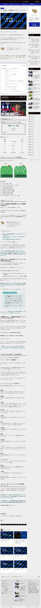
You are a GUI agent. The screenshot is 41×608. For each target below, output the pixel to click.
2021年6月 (34, 139)
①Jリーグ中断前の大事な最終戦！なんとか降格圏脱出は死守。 (14, 80)
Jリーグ (2, 520)
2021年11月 (34, 126)
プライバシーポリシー (5, 606)
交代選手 (6, 77)
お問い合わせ (33, 4)
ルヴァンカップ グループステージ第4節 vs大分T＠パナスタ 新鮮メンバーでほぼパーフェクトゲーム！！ (35, 51)
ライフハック (30, 587)
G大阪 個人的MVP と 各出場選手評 (11, 86)
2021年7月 (34, 136)
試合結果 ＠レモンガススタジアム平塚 (11, 71)
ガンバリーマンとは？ (16, 4)
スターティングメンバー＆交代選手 (11, 74)
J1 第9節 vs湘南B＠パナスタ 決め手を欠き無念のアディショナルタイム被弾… (35, 46)
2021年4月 (34, 144)
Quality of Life (7, 583)
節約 (33, 592)
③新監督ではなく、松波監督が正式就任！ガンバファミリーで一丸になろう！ (15, 84)
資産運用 (37, 592)
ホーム (7, 4)
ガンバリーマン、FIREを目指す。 (20, 1)
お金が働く (8, 588)
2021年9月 (35, 131)
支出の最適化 (30, 591)
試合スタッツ (7, 72)
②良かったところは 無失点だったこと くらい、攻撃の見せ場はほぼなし (14, 82)
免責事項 (11, 606)
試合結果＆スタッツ (8, 70)
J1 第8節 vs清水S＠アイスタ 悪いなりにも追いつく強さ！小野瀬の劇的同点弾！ (35, 57)
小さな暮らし (8, 589)
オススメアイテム (36, 584)
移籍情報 (30, 592)
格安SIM (38, 591)
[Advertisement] (34, 168)
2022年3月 (34, 118)
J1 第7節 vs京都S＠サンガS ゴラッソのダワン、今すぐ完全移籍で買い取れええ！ (35, 62)
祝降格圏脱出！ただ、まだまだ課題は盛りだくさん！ (11, 68)
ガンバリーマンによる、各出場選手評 (10, 89)
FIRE (32, 583)
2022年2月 (34, 121)
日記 (34, 591)
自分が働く (8, 590)
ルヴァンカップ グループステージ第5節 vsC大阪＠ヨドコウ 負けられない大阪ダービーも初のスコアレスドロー (35, 40)
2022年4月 (34, 116)
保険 (33, 588)
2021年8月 (34, 134)
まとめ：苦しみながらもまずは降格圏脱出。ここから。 (14, 91)
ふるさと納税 (30, 584)
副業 (35, 588)
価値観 (30, 588)
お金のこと (7, 586)
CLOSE (23, 65)
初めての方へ (25, 4)
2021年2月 (34, 149)
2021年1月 (34, 152)
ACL (29, 583)
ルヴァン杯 (35, 587)
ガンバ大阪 (2, 8)
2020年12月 (34, 154)
